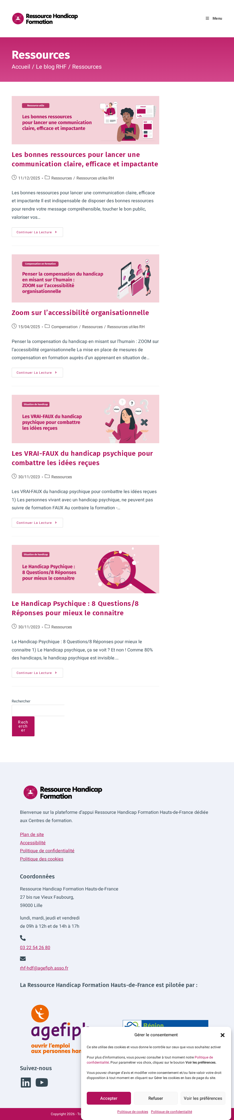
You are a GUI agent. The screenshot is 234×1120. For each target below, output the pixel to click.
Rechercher (21, 701)
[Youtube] (41, 1082)
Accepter (108, 1098)
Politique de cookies (132, 1111)
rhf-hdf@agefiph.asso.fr (44, 968)
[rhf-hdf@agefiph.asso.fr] (23, 959)
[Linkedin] (25, 1082)
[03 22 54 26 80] (23, 938)
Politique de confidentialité (171, 1111)
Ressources (87, 67)
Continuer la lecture (40, 231)
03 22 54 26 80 (35, 947)
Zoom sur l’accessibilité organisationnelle (80, 313)
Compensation (64, 327)
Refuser (155, 1098)
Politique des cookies (41, 859)
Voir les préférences (203, 1098)
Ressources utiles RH (95, 178)
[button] (222, 1035)
